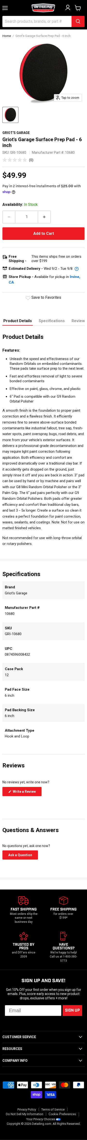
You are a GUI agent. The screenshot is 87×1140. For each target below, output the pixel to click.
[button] (17, 160)
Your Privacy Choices (40, 1119)
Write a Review (27, 792)
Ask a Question (23, 856)
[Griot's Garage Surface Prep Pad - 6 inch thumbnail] (10, 115)
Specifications (52, 321)
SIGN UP (72, 1010)
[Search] (78, 21)
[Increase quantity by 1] (44, 216)
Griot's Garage (16, 133)
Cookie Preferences (62, 1114)
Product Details (17, 321)
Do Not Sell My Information (24, 1114)
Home (6, 36)
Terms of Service (53, 1109)
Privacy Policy (26, 1109)
